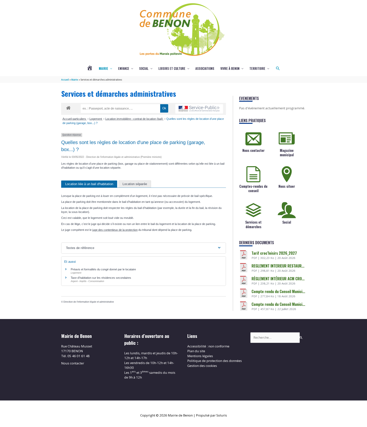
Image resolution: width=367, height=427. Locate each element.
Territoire (257, 68)
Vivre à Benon (230, 68)
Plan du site (196, 351)
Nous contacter (253, 150)
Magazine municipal (287, 152)
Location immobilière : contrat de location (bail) (134, 118)
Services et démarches (253, 224)
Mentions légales (200, 356)
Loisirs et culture (171, 68)
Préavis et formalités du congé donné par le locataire (103, 269)
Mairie (103, 68)
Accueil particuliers (75, 118)
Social (144, 68)
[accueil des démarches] (68, 107)
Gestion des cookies (202, 365)
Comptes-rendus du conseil (253, 188)
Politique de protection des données (214, 361)
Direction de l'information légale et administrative (88, 302)
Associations (204, 68)
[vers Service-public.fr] (199, 109)
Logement (96, 118)
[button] (277, 68)
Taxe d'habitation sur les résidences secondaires (101, 277)
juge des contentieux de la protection (115, 229)
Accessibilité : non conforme (208, 346)
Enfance (123, 68)
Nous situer (286, 186)
